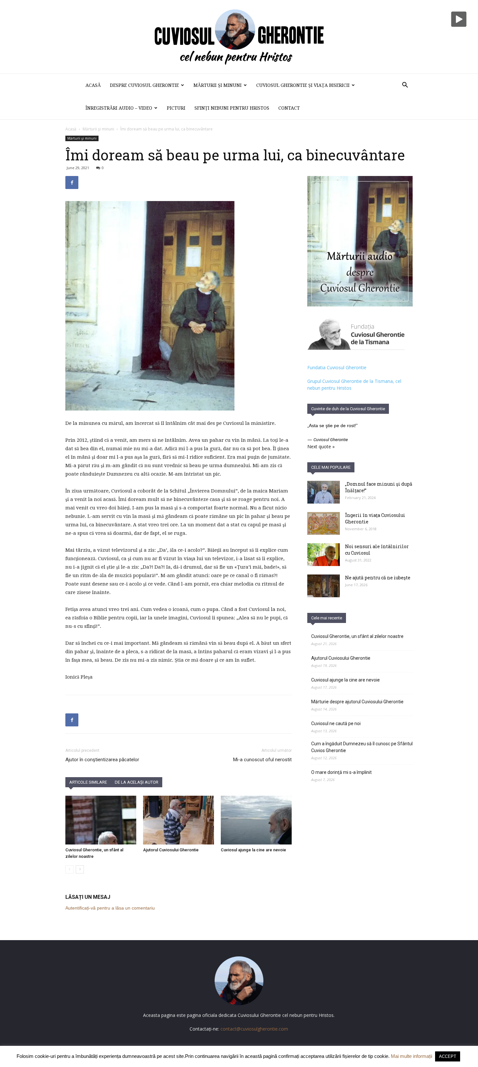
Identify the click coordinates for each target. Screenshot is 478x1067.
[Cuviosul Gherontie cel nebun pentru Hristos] (239, 36)
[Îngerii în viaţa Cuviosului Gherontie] (323, 523)
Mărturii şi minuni (217, 85)
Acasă (93, 85)
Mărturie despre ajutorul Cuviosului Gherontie (357, 701)
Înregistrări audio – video (119, 108)
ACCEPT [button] (447, 1056)
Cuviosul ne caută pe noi (336, 723)
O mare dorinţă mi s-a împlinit (341, 772)
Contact (289, 108)
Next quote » (321, 446)
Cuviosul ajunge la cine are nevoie (253, 849)
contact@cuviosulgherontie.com (254, 1029)
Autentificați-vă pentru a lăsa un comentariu (110, 908)
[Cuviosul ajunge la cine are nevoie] (256, 820)
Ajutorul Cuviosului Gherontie (171, 849)
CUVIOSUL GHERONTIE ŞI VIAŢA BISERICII (303, 85)
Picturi (176, 108)
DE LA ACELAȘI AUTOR (136, 782)
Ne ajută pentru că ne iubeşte (377, 577)
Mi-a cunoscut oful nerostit (262, 760)
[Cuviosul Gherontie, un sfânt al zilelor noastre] (100, 820)
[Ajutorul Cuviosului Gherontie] (178, 820)
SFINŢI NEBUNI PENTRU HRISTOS (231, 108)
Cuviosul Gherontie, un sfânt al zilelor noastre (357, 636)
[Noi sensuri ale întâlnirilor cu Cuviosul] (323, 554)
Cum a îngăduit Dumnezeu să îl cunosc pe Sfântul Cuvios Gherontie (362, 747)
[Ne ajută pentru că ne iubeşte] (323, 585)
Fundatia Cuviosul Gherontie (336, 367)
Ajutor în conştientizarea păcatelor (102, 760)
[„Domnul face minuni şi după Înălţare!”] (323, 492)
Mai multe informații (411, 1056)
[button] (405, 86)
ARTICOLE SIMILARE (88, 782)
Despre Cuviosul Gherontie (144, 85)
